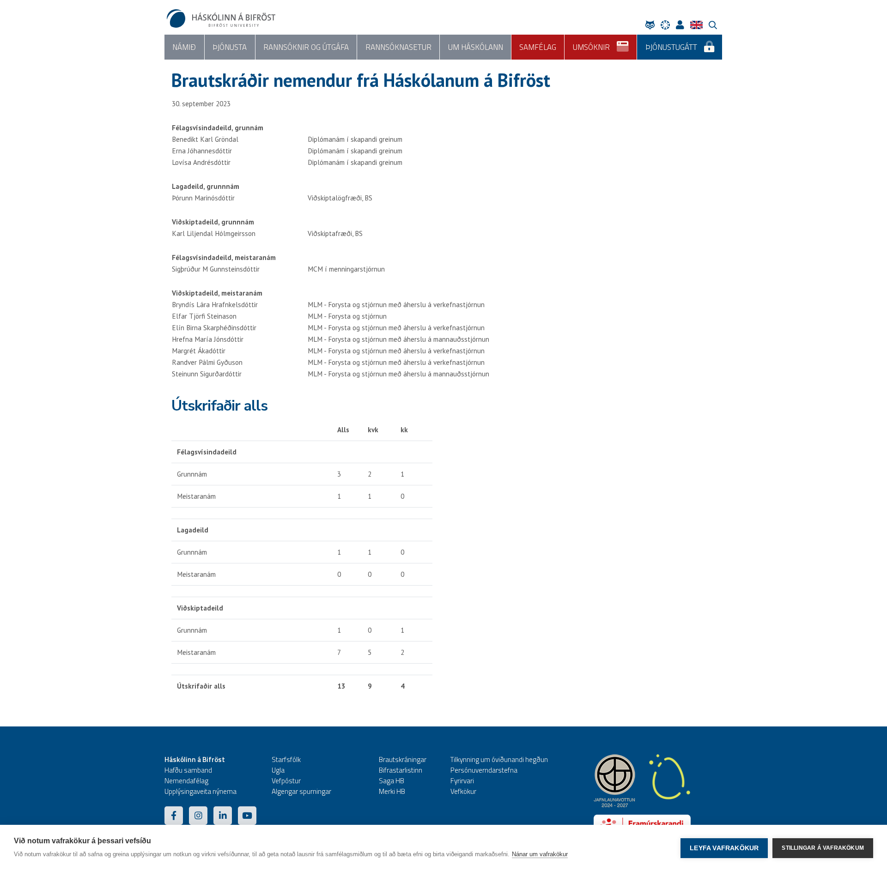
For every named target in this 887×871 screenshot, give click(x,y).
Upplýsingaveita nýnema (200, 791)
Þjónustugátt (671, 47)
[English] (698, 25)
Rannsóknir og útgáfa (306, 47)
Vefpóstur (286, 780)
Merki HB (392, 791)
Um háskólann (475, 47)
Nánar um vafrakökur (540, 854)
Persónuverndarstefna (483, 770)
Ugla (278, 770)
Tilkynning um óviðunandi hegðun (499, 759)
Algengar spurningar (301, 791)
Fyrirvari (462, 780)
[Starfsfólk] (682, 25)
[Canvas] (667, 25)
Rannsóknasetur (398, 47)
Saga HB (391, 780)
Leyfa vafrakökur (724, 848)
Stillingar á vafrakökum (823, 848)
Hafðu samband (188, 770)
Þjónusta (230, 47)
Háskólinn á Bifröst (194, 759)
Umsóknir (591, 47)
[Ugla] (652, 25)
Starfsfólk (286, 759)
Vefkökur (463, 791)
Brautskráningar (402, 759)
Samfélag (537, 47)
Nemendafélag (186, 780)
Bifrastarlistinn (400, 770)
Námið (184, 47)
